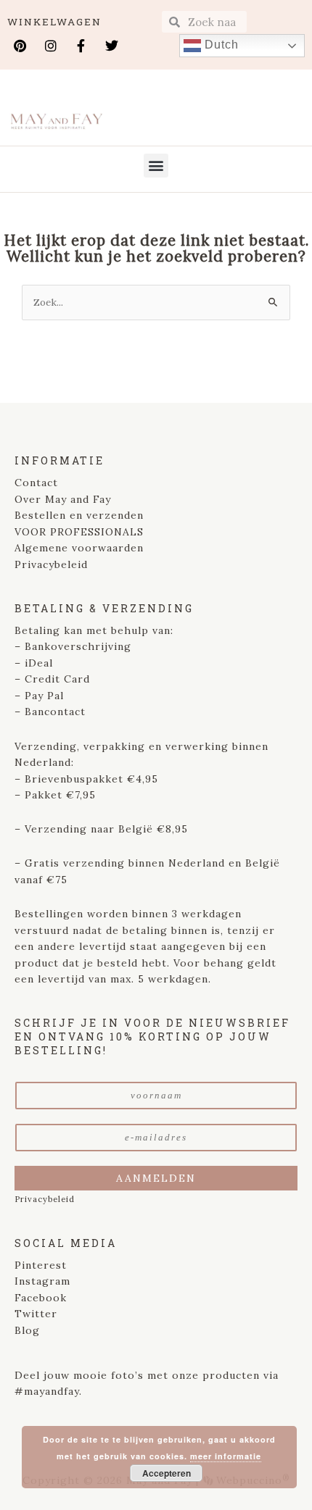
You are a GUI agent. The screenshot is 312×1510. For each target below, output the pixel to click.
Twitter (36, 1313)
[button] (156, 166)
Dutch (220, 44)
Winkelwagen (54, 21)
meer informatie (225, 1456)
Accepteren (166, 1473)
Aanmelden (156, 1178)
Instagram (42, 1281)
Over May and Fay (63, 499)
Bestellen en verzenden (79, 515)
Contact (36, 482)
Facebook (41, 1297)
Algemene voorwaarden (79, 547)
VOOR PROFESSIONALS (79, 531)
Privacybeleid (51, 564)
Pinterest (41, 1265)
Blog (27, 1330)
